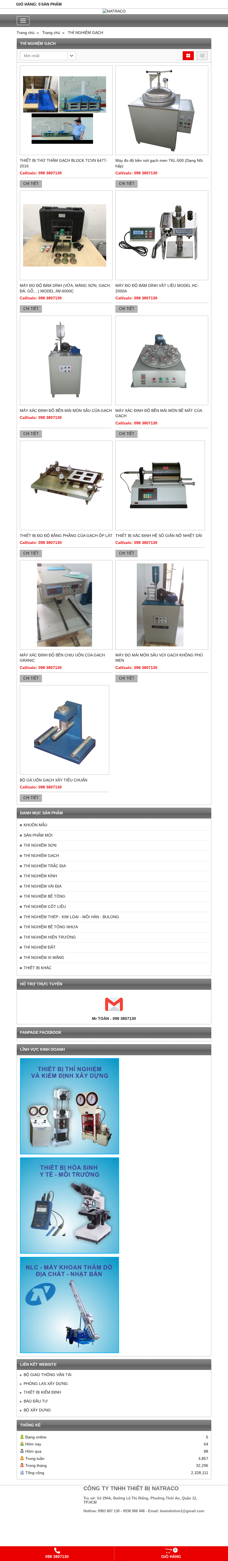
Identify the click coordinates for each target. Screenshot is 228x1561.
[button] (48, 55)
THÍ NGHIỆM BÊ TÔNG (44, 896)
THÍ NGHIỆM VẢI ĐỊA (42, 886)
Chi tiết (31, 184)
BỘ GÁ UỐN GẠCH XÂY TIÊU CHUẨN (53, 780)
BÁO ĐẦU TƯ (36, 1401)
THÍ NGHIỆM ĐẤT (40, 947)
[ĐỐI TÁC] (69, 1106)
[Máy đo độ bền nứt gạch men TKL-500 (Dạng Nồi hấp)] (161, 110)
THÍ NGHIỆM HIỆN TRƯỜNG (50, 937)
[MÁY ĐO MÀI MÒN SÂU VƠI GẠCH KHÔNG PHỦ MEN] (161, 605)
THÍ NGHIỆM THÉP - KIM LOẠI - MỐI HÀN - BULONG (71, 917)
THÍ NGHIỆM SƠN (40, 845)
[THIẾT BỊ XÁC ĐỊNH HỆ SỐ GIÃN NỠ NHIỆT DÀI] (160, 485)
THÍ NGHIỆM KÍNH (40, 876)
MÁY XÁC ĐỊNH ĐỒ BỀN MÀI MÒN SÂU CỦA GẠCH (66, 410)
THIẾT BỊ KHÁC (37, 968)
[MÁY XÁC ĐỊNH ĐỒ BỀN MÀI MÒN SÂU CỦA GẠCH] (66, 360)
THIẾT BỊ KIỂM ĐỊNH (42, 1392)
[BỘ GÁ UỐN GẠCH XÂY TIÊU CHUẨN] (64, 730)
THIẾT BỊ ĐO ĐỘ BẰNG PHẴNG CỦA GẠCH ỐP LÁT (66, 535)
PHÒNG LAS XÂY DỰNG (46, 1383)
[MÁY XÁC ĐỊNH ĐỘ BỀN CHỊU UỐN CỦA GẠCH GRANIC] (66, 605)
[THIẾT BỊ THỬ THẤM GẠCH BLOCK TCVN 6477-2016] (66, 110)
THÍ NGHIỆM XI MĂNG (44, 957)
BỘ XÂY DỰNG (37, 1410)
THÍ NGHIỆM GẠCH (41, 855)
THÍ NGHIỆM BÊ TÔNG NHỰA (51, 927)
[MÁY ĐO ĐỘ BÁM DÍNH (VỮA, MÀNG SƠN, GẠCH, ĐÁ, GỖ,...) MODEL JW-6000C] (66, 235)
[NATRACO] (114, 11)
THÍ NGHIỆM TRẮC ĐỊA (45, 866)
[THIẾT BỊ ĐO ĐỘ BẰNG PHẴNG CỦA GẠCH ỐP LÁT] (66, 485)
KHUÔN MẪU (35, 825)
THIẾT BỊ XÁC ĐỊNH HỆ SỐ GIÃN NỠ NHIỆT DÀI (158, 535)
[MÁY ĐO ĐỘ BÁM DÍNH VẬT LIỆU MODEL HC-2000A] (161, 235)
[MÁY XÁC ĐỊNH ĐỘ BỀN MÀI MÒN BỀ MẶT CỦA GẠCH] (161, 360)
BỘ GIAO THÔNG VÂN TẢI (47, 1374)
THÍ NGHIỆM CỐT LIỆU (45, 906)
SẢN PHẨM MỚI (38, 835)
